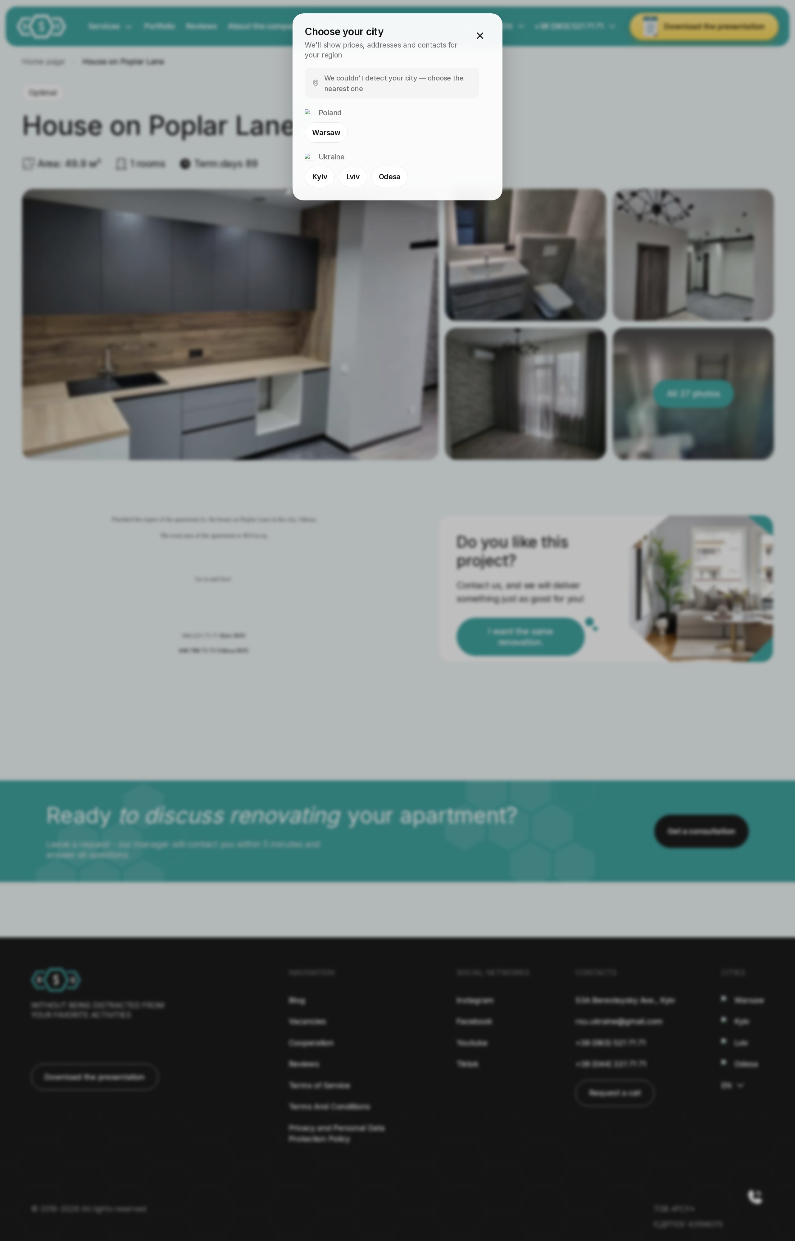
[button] (480, 35)
